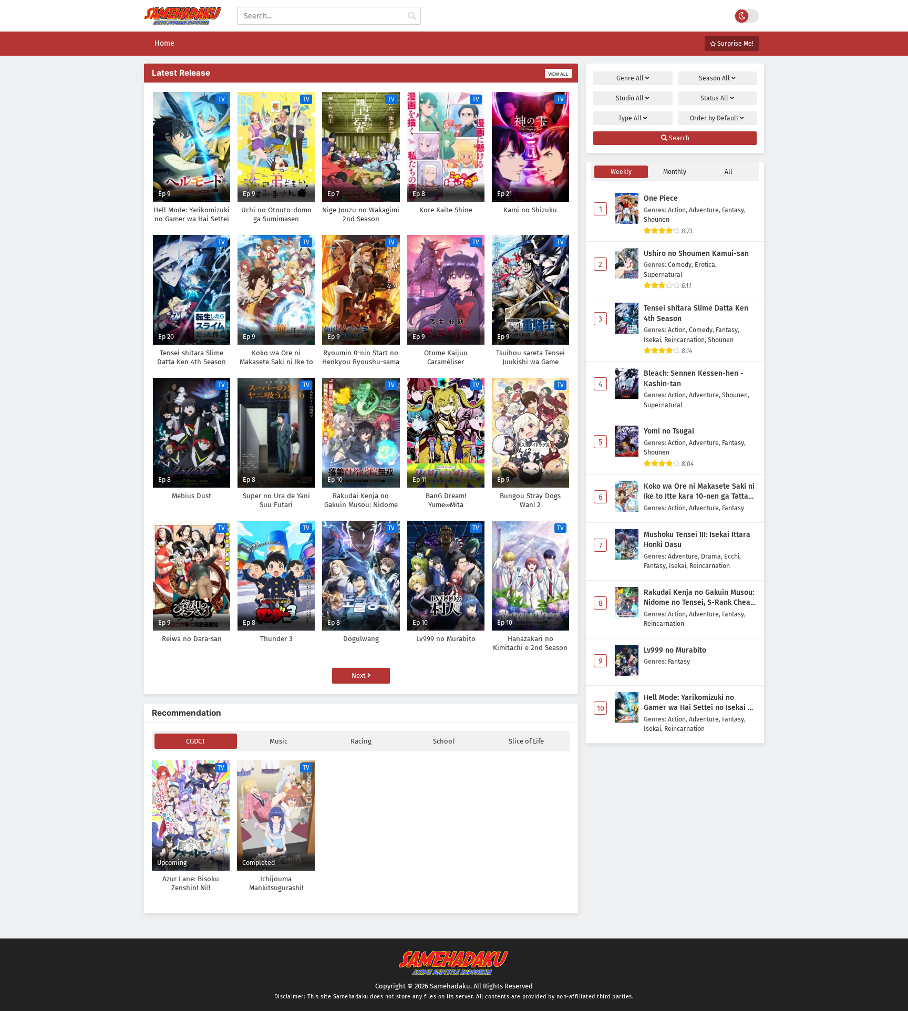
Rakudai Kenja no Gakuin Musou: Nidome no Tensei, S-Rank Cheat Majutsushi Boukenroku (699, 598)
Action (677, 210)
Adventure (704, 210)
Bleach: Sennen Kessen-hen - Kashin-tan (694, 378)
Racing (361, 741)
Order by (714, 118)
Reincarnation (684, 340)
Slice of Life (526, 741)
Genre (630, 78)
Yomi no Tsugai (669, 431)
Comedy (680, 265)
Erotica (705, 265)
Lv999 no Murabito (675, 650)
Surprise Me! (735, 43)
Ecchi (731, 556)
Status (714, 98)
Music (278, 741)
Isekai (652, 340)
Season (714, 78)
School (444, 741)
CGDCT (195, 741)
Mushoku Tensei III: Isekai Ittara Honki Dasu (697, 540)
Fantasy (733, 210)
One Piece (661, 198)
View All (558, 74)
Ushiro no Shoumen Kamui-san (696, 253)
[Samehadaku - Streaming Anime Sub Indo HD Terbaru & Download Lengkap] (182, 19)
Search (678, 138)
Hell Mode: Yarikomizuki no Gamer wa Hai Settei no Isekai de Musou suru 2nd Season (700, 703)
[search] (412, 16)
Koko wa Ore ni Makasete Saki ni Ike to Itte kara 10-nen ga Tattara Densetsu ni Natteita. (700, 492)
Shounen (656, 219)
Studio (630, 98)
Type (630, 118)
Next (359, 675)
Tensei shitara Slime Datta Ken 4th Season (696, 313)
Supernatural (663, 274)
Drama (711, 556)
